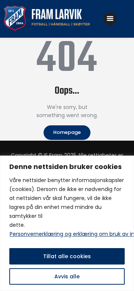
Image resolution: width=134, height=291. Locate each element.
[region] (67, 223)
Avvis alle (67, 276)
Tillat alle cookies (67, 256)
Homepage (67, 132)
